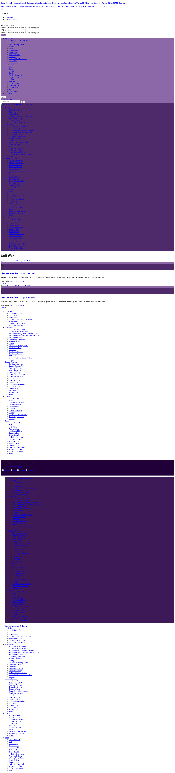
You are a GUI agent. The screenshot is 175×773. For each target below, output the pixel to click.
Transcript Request (15, 167)
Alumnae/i (8, 93)
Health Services (14, 185)
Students (12, 478)
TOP (2, 474)
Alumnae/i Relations (16, 195)
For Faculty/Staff (11, 65)
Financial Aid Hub (15, 165)
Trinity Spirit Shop (15, 246)
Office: (3, 30)
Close (3, 35)
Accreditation (14, 226)
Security (12, 209)
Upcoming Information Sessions (20, 116)
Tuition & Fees (14, 230)
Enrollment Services (16, 161)
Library (11, 140)
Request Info (13, 114)
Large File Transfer (101, 3)
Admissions (9, 108)
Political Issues (16, 281)
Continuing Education (17, 136)
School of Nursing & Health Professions (23, 130)
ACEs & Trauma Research (18, 153)
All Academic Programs (17, 126)
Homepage (18, 467)
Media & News (14, 240)
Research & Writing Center (18, 142)
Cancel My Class (81, 6)
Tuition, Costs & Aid (16, 163)
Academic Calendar (16, 149)
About (7, 218)
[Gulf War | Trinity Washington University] (16, 104)
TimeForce (59, 6)
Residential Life (14, 187)
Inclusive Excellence (16, 234)
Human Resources (15, 207)
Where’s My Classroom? (18, 59)
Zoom (11, 69)
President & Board (15, 236)
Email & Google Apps (28, 3)
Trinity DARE (14, 232)
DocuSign (101, 6)
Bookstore (12, 146)
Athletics (12, 175)
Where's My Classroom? (85, 3)
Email (3, 6)
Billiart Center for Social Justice (20, 155)
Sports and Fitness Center (18, 211)
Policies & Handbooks (17, 244)
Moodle (39, 3)
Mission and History (16, 228)
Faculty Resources (36, 6)
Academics (9, 124)
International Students (17, 120)
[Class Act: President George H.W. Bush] (15, 261)
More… (11, 157)
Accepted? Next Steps (17, 122)
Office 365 (112, 3)
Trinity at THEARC (16, 138)
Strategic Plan (14, 242)
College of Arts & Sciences (18, 128)
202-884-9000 (7, 467)
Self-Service (52, 3)
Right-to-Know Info (16, 248)
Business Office (14, 197)
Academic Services (16, 173)
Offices (7, 193)
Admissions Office (15, 110)
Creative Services (15, 201)
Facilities (12, 205)
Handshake (13, 53)
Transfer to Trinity (15, 118)
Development (14, 203)
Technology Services (16, 213)
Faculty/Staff (9, 17)
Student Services (11, 159)
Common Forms (49, 6)
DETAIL (4, 283)
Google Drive (92, 6)
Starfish (45, 3)
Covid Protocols (14, 220)
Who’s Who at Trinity (16, 238)
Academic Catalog (15, 151)
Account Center (63, 3)
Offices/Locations (11, 19)
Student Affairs (14, 169)
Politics (26, 281)
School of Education (16, 134)
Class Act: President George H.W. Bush (18, 273)
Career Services (14, 179)
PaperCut (72, 3)
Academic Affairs (15, 144)
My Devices (120, 3)
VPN (19, 6)
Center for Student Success (10, 3)
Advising (12, 43)
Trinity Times (13, 189)
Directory (9, 99)
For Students (9, 38)
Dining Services (14, 183)
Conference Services (16, 199)
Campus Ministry (15, 177)
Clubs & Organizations (17, 181)
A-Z (10, 222)
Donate (3, 99)
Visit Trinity (13, 224)
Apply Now (13, 112)
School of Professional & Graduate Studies (24, 132)
